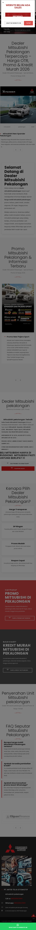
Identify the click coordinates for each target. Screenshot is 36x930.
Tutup (28, 23)
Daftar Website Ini (14, 23)
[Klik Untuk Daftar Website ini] (18, 14)
